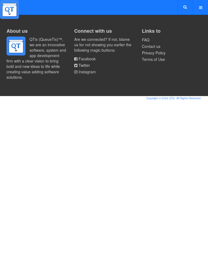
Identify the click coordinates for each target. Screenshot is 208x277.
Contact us (151, 46)
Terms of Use (153, 59)
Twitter (84, 65)
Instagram (87, 71)
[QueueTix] (9, 7)
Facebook (87, 58)
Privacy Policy (153, 52)
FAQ (146, 39)
